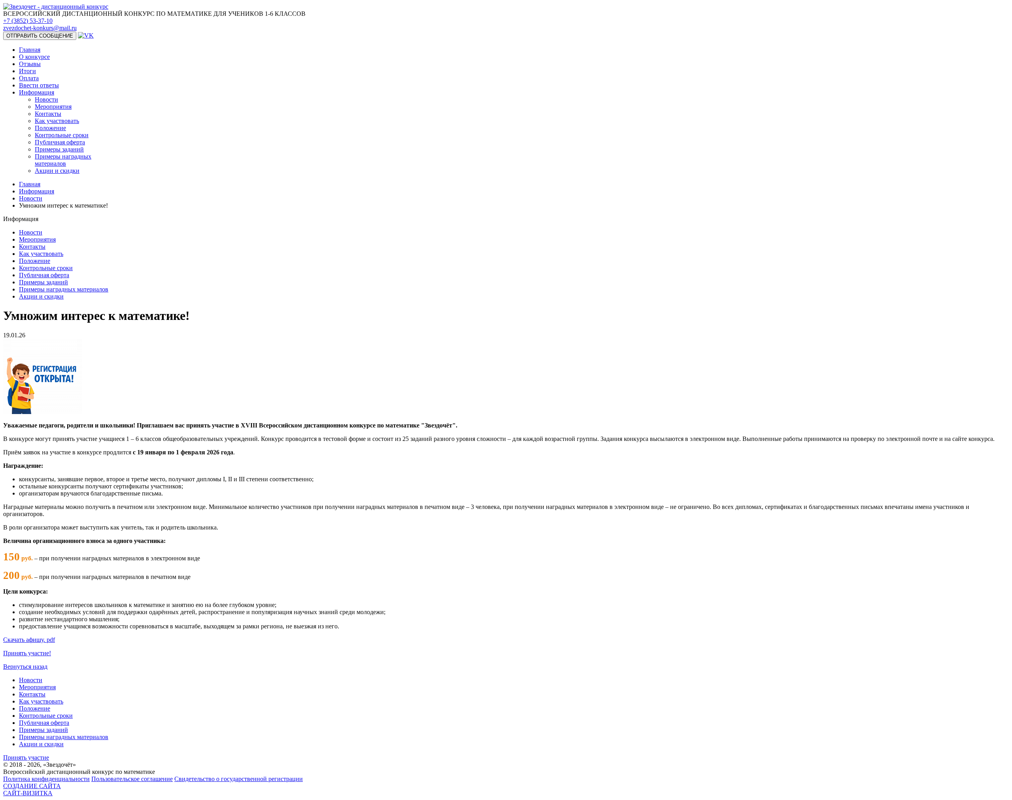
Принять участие (26, 757)
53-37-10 (28, 20)
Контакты (48, 113)
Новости (46, 99)
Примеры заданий (59, 149)
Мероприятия (53, 106)
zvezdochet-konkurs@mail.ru (40, 28)
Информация (36, 191)
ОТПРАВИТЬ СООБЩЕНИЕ (39, 36)
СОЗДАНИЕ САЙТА (32, 789)
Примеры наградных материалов (63, 160)
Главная (29, 184)
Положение (50, 128)
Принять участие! (27, 653)
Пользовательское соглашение (132, 778)
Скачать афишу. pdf (29, 639)
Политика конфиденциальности (46, 778)
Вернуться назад (25, 666)
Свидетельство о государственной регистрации (238, 778)
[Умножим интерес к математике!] (42, 412)
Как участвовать (57, 120)
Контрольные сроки (62, 135)
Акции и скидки (57, 170)
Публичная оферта (60, 142)
